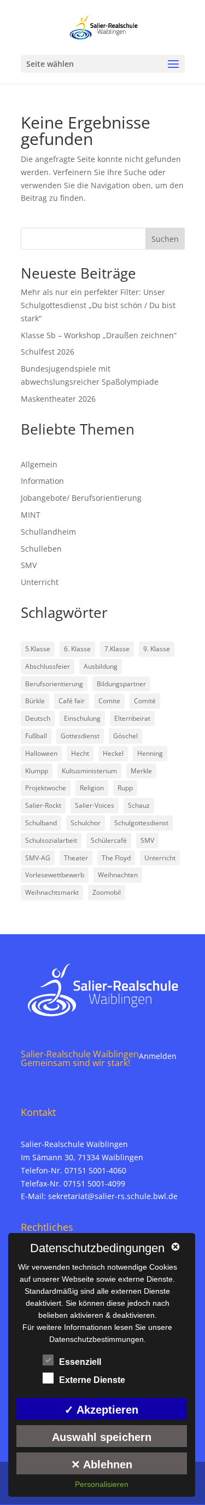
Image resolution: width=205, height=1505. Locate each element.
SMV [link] (29, 565)
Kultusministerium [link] (89, 770)
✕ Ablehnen (101, 1464)
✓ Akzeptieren (101, 1410)
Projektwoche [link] (45, 787)
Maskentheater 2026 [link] (58, 398)
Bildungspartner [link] (121, 683)
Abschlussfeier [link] (47, 666)
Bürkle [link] (35, 700)
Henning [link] (150, 753)
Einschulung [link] (82, 718)
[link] (103, 26)
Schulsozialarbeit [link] (51, 840)
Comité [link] (145, 700)
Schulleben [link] (41, 548)
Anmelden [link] (158, 1056)
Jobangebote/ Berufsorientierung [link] (81, 498)
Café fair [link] (71, 700)
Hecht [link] (80, 753)
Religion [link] (92, 787)
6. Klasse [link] (77, 648)
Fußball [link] (36, 735)
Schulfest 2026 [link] (47, 351)
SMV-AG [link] (37, 858)
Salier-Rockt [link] (43, 805)
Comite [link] (109, 700)
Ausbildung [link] (101, 666)
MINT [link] (30, 515)
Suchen (165, 239)
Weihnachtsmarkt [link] (52, 892)
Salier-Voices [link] (94, 805)
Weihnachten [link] (118, 874)
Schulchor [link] (86, 822)
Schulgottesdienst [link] (141, 822)
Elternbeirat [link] (132, 718)
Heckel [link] (113, 753)
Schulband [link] (41, 822)
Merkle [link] (141, 770)
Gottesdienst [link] (80, 735)
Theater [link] (76, 858)
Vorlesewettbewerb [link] (54, 874)
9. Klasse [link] (156, 648)
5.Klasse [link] (37, 648)
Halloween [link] (41, 753)
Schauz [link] (139, 805)
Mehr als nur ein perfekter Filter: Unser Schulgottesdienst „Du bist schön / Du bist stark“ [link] (98, 305)
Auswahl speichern (101, 1437)
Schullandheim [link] (48, 531)
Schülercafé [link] (109, 840)
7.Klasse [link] (117, 648)
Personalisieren (101, 1484)
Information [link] (42, 481)
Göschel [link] (125, 735)
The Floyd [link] (116, 858)
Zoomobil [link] (106, 892)
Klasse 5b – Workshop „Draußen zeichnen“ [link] (99, 335)
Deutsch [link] (37, 718)
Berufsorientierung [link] (54, 683)
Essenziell (80, 1362)
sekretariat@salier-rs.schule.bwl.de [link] (113, 1196)
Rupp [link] (125, 787)
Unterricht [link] (39, 582)
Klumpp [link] (36, 770)
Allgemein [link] (39, 464)
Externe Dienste (92, 1380)
